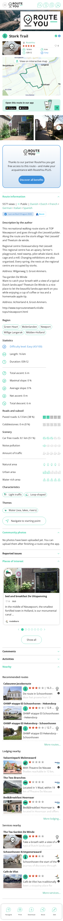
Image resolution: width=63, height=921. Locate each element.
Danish (34, 204)
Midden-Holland (35, 332)
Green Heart (11, 326)
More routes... (52, 744)
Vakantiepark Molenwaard (19, 757)
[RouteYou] (40, 25)
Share (43, 915)
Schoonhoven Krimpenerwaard (22, 852)
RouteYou (30, 42)
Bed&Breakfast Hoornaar (18, 797)
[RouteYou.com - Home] (16, 4)
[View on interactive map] (31, 93)
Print (20, 915)
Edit (54, 915)
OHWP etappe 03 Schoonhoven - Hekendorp (29, 703)
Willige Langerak (13, 332)
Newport (46, 326)
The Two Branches (14, 777)
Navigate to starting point (26, 521)
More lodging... (52, 818)
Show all (31, 639)
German (7, 208)
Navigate (8, 915)
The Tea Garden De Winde (18, 832)
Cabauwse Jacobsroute (17, 683)
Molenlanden (29, 326)
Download (31, 915)
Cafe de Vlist (10, 871)
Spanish (27, 208)
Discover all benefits (31, 179)
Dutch (43, 204)
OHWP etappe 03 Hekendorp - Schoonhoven (29, 723)
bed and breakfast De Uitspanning (26, 596)
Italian (17, 208)
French (53, 204)
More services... (52, 893)
